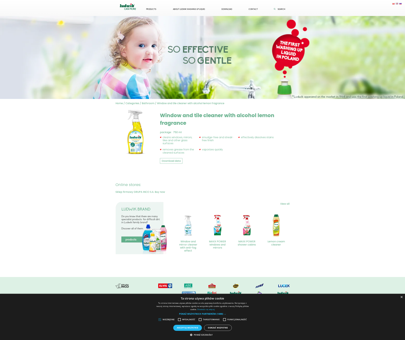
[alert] (202, 317)
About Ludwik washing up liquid (189, 9)
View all (285, 204)
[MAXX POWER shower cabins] (247, 225)
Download (226, 9)
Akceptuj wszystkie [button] (187, 327)
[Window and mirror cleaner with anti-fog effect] (188, 225)
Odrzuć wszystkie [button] (218, 327)
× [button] (401, 297)
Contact (253, 9)
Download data (171, 161)
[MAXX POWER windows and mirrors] (217, 225)
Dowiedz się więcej (206, 309)
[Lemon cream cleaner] (276, 225)
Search (281, 9)
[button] (202, 313)
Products (151, 9)
